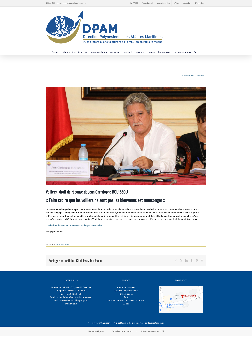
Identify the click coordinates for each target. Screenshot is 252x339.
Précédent (189, 75)
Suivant (200, 75)
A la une (60, 244)
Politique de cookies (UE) (152, 331)
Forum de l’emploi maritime (126, 290)
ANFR (126, 304)
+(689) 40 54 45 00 (77, 290)
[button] (195, 52)
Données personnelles (122, 331)
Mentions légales (96, 331)
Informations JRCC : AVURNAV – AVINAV (125, 300)
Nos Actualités (126, 294)
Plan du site (71, 303)
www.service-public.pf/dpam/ (74, 300)
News (66, 244)
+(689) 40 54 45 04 (74, 294)
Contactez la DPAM (126, 287)
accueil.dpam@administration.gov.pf (71, 3)
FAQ (126, 297)
